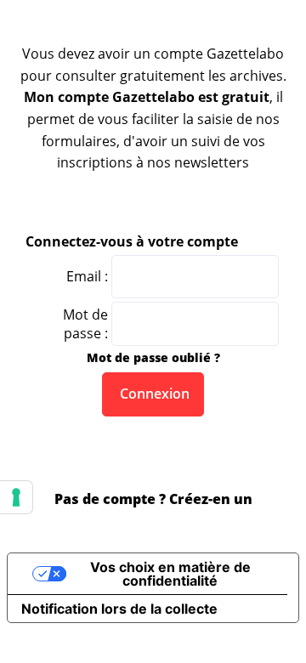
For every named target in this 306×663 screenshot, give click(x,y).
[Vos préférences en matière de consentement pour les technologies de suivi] (16, 497)
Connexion (153, 393)
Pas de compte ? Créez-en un (153, 499)
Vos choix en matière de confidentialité (170, 573)
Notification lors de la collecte (119, 608)
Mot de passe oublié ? (153, 357)
